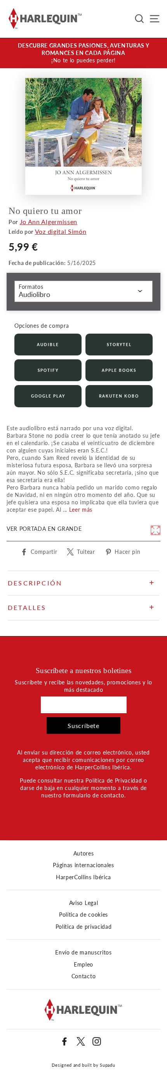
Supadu (107, 1064)
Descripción (35, 583)
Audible (48, 344)
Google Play (48, 396)
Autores (83, 853)
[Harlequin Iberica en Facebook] (64, 1041)
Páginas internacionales (83, 865)
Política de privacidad (84, 927)
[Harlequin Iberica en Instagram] (96, 1041)
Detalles (27, 607)
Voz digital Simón (61, 231)
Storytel (119, 344)
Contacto (83, 976)
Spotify (48, 370)
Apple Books (119, 370)
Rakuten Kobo (119, 396)
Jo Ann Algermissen (48, 221)
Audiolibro (34, 294)
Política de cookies (83, 915)
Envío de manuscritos (83, 952)
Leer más (80, 510)
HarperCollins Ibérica (83, 877)
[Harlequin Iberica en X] (81, 1041)
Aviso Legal (83, 903)
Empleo (83, 964)
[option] (83, 53)
